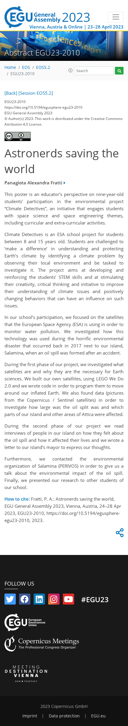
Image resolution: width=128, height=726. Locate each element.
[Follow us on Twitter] (10, 600)
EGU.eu (98, 716)
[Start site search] (119, 71)
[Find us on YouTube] (68, 600)
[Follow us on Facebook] (24, 600)
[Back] (10, 93)
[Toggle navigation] (116, 17)
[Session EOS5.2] (35, 93)
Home (10, 67)
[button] (70, 70)
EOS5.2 (43, 67)
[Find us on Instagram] (54, 600)
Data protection (64, 716)
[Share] (119, 534)
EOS (26, 67)
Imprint (29, 716)
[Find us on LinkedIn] (39, 600)
